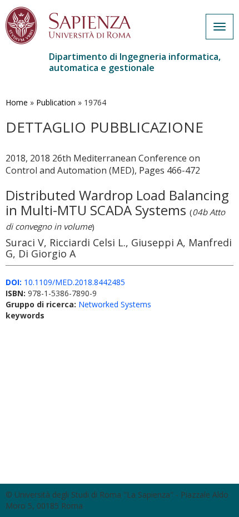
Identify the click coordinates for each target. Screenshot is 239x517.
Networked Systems (114, 304)
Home (17, 102)
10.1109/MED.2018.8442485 (65, 282)
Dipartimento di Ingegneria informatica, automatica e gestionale (135, 62)
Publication (56, 102)
